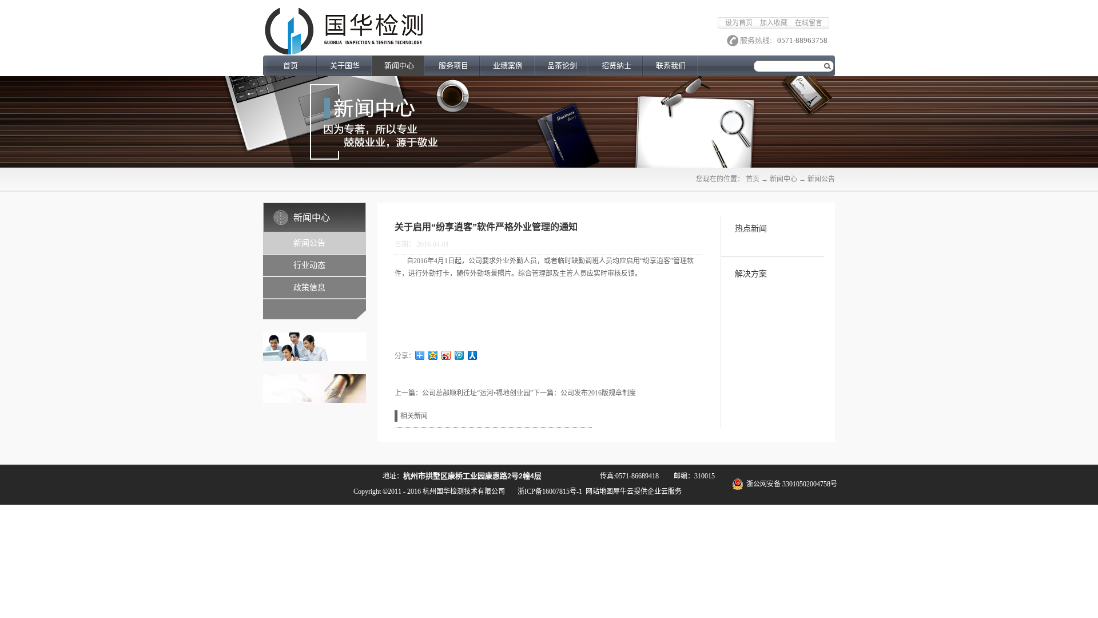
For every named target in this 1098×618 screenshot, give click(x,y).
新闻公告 (821, 179)
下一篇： (584, 393)
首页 (290, 65)
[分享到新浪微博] (446, 355)
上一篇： (464, 393)
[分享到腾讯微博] (459, 355)
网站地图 (597, 492)
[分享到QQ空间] (433, 355)
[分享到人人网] (473, 355)
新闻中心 (783, 179)
